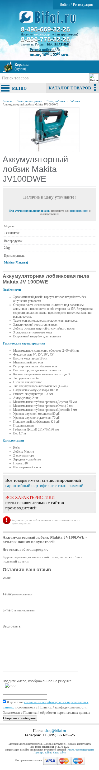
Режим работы (44, 50)
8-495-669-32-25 (45, 29)
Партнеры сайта (42, 752)
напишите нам (79, 210)
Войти (65, 5)
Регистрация (83, 5)
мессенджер (42, 34)
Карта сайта (59, 752)
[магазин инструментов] (49, 20)
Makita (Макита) (16, 262)
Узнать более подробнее (80, 749)
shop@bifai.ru (55, 731)
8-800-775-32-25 (45, 39)
